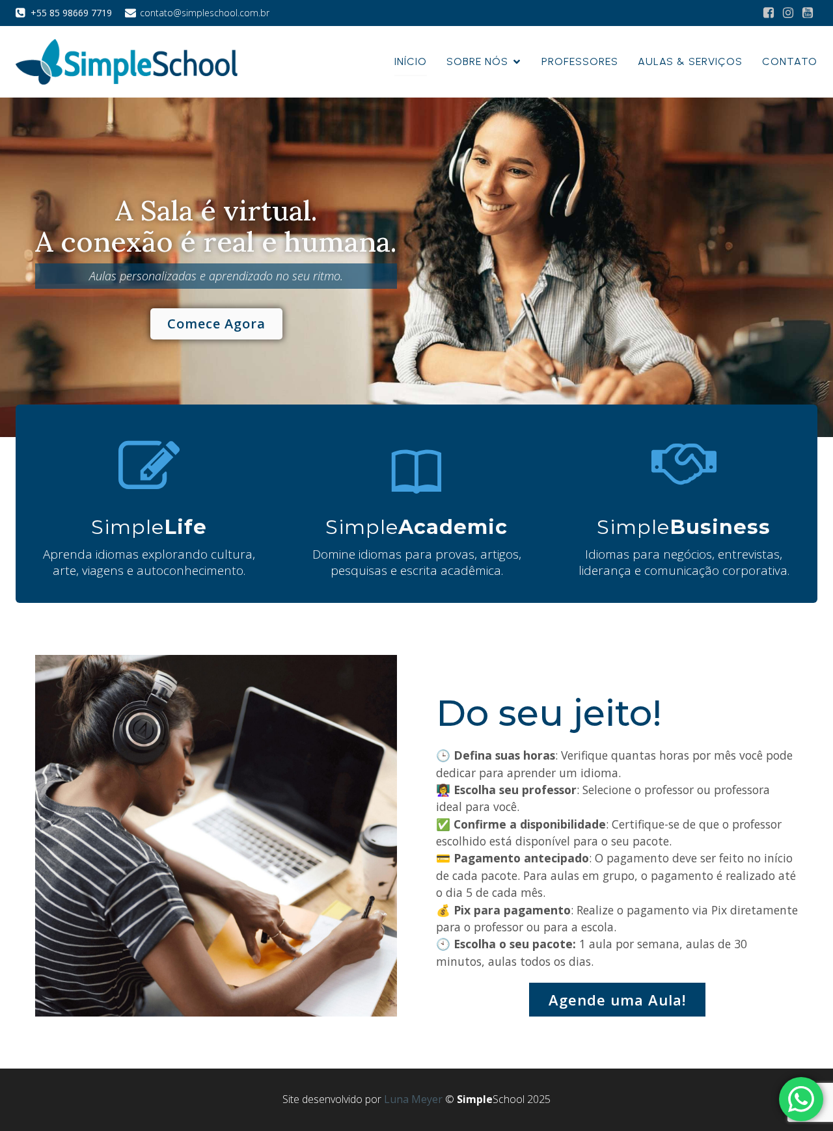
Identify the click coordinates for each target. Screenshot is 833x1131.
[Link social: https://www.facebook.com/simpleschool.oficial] (768, 13)
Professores (579, 61)
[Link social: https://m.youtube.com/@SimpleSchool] (807, 13)
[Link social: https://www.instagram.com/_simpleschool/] (788, 13)
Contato (789, 61)
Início (410, 61)
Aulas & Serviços (690, 61)
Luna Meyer (413, 1099)
